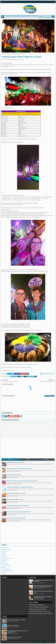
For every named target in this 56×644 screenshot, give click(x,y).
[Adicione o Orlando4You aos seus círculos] (17, 416)
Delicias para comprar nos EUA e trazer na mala (16, 493)
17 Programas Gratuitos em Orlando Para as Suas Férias (17, 505)
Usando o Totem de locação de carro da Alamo (16, 619)
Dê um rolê (4, 560)
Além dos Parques (6, 549)
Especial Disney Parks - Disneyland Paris (36, 604)
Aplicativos (4, 551)
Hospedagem (5, 563)
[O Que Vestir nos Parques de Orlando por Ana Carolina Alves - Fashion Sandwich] (4, 482)
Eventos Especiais (15, 376)
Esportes (4, 562)
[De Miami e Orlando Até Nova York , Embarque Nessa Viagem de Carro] (4, 488)
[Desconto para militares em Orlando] (4, 476)
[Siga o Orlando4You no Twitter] (2, 416)
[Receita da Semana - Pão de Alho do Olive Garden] (4, 519)
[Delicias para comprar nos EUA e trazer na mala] (4, 494)
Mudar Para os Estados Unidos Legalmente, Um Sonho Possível (19, 511)
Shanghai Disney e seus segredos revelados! (37, 609)
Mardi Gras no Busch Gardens (13, 625)
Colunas (4, 553)
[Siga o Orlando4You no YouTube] (8, 416)
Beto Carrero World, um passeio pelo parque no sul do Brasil (40, 613)
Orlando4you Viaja (6, 565)
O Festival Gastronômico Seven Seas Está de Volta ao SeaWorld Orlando (17, 631)
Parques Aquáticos (6, 569)
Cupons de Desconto (7, 558)
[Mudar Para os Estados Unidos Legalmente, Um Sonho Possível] (4, 513)
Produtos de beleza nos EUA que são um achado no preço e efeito (19, 468)
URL (52, 373)
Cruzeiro (4, 556)
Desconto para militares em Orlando (14, 474)
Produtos (4, 572)
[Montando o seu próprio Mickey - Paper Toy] (4, 501)
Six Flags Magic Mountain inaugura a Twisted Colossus (39, 611)
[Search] (53, 17)
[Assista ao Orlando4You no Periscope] (20, 416)
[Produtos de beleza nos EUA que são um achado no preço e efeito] (4, 470)
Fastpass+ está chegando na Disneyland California (38, 607)
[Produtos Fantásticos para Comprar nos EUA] (4, 464)
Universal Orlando (27, 367)
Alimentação (5, 547)
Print (48, 373)
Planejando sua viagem (7, 571)
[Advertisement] (10, 448)
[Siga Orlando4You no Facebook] (5, 416)
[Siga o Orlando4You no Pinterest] (11, 416)
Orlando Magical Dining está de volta (14, 637)
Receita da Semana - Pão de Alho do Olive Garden (16, 518)
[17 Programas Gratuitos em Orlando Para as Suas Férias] (4, 507)
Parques (23, 376)
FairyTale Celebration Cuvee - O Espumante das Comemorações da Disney (43, 597)
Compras (4, 554)
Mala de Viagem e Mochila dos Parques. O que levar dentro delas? (43, 580)
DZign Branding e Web (38, 641)
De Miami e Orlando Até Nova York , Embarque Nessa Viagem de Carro (20, 487)
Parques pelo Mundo (33, 602)
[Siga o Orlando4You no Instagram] (14, 416)
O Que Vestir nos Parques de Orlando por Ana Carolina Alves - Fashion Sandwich (22, 481)
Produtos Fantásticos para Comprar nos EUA (15, 462)
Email (42, 373)
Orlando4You (4, 641)
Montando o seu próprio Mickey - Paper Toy (15, 499)
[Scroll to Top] (28, 642)
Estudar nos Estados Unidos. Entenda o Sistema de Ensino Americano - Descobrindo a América (43, 586)
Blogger (53, 641)
